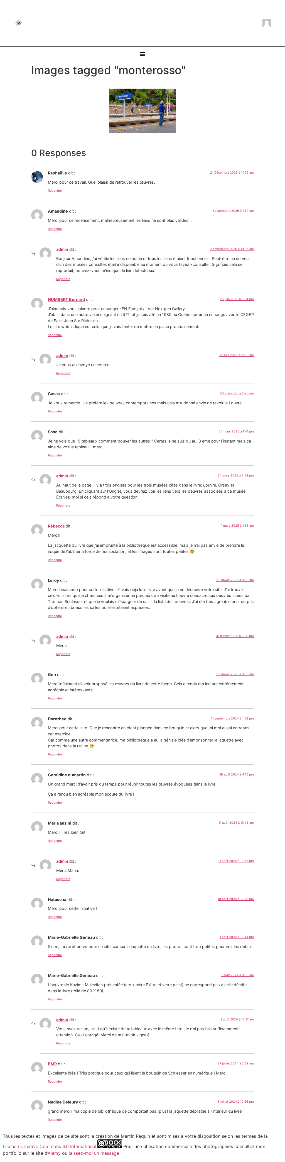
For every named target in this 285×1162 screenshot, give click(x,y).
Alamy (54, 1153)
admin (62, 249)
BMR (52, 1063)
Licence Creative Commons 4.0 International (49, 1146)
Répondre (55, 191)
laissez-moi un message (94, 1153)
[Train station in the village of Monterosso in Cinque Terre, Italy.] (142, 111)
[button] (142, 54)
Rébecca (56, 526)
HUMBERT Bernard (66, 299)
